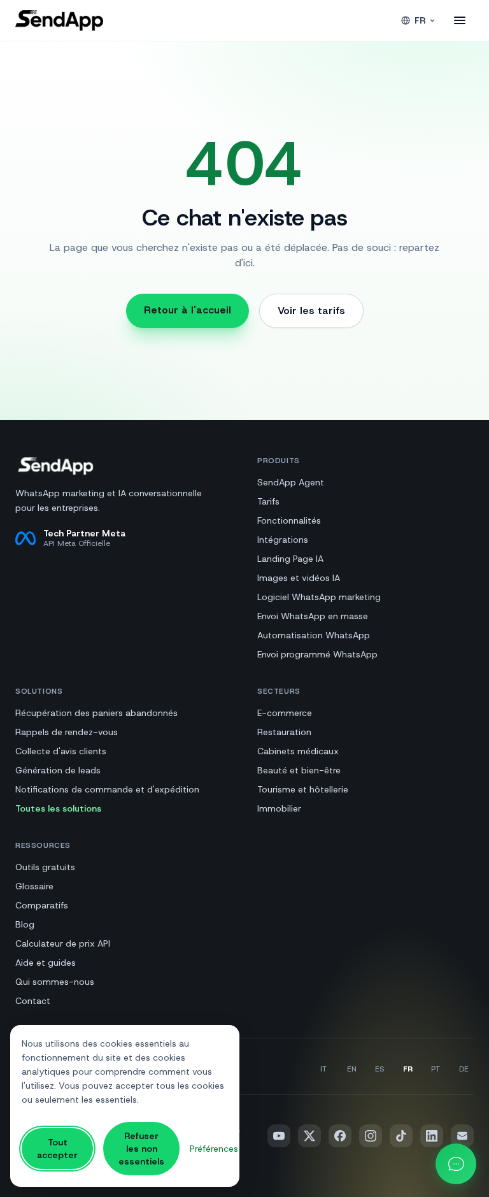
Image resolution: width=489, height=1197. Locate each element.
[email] (462, 1135)
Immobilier (279, 808)
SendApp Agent (290, 482)
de (464, 1069)
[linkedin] (431, 1135)
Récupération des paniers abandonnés (96, 713)
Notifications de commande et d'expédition (107, 789)
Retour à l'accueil (187, 310)
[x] (309, 1135)
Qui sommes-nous (54, 981)
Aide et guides (45, 962)
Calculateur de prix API (62, 943)
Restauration (284, 732)
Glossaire (34, 886)
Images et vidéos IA (298, 578)
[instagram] (370, 1135)
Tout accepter (57, 1148)
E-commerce (284, 713)
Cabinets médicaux (298, 751)
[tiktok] (401, 1135)
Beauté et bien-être (299, 770)
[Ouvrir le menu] (460, 20)
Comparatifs (41, 905)
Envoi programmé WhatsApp (317, 654)
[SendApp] (59, 20)
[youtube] (278, 1135)
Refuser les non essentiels (141, 1148)
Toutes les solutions (58, 808)
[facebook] (340, 1135)
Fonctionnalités (289, 520)
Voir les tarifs (311, 310)
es (379, 1069)
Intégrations (282, 539)
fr (420, 20)
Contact (32, 1001)
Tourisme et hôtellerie (302, 789)
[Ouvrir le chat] (456, 1163)
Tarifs (268, 501)
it (323, 1069)
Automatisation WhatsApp (313, 635)
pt (435, 1069)
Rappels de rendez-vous (66, 732)
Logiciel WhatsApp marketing (319, 597)
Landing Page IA (290, 558)
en (352, 1069)
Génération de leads (58, 770)
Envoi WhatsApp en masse (312, 616)
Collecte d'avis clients (60, 751)
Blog (24, 924)
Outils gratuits (45, 867)
